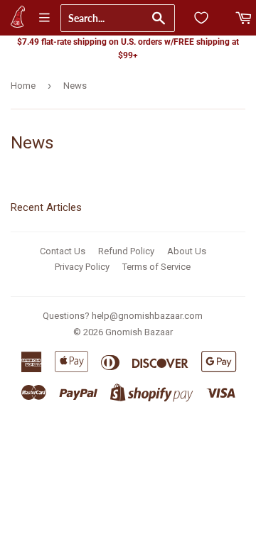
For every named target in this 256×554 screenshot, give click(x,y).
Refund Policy (126, 251)
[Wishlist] (201, 17)
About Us (186, 251)
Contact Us (62, 251)
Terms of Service (156, 266)
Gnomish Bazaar (139, 332)
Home (23, 85)
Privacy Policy (82, 266)
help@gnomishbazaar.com (147, 315)
